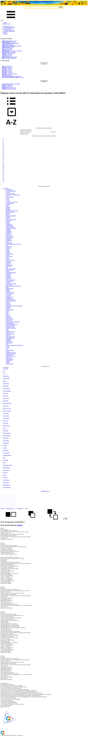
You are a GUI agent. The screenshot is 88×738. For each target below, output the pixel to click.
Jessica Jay (5, 472)
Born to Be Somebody (11, 215)
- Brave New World (9, 88)
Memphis (8, 289)
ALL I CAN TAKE (10, 193)
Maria (7, 287)
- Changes (7, 69)
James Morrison (6, 485)
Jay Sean (5, 445)
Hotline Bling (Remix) (11, 272)
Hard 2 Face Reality (10, 260)
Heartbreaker (9, 262)
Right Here (8, 316)
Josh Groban (6, 482)
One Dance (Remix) (10, 299)
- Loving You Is (7, 85)
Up (6, 349)
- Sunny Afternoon (11, 76)
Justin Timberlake (7, 391)
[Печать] (64, 519)
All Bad (7, 192)
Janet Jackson (6, 470)
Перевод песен (6, 23)
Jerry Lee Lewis (6, 408)
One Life (8, 302)
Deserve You (9, 234)
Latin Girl (8, 278)
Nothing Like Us (9, 297)
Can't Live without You (11, 219)
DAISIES (8, 233)
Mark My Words (9, 288)
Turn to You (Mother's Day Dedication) (14, 345)
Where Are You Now (10, 356)
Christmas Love (9, 225)
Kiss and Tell (9, 277)
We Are (7, 351)
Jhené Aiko (5, 438)
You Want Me (9, 360)
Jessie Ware (5, 420)
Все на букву (45, 491)
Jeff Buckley (6, 450)
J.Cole (4, 428)
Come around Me (10, 226)
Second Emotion (9, 323)
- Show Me (7, 74)
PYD (7, 314)
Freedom (8, 251)
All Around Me (9, 189)
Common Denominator (11, 228)
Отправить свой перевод (9, 31)
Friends (7, 252)
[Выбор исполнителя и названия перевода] (11, 105)
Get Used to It (9, 256)
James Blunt (6, 386)
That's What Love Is (10, 336)
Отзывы (5, 32)
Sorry (7, 329)
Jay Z (4, 373)
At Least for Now (10, 203)
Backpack (8, 207)
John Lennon (6, 406)
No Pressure (8, 294)
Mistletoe (8, 291)
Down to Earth (9, 238)
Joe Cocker (5, 368)
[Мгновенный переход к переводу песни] (11, 116)
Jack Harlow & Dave (8, 465)
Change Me (8, 220)
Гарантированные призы (9, 27)
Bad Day (8, 208)
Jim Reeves (5, 393)
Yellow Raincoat (9, 358)
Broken (7, 218)
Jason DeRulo (6, 418)
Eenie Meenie (9, 242)
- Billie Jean (8, 42)
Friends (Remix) (9, 254)
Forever (7, 250)
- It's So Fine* (9, 87)
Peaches (8, 308)
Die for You (8, 235)
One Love (8, 303)
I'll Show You (9, 273)
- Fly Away (7, 71)
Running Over (9, 320)
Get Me (7, 255)
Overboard (8, 307)
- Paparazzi (7, 55)
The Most (8, 340)
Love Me (8, 282)
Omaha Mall (8, 298)
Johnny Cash (6, 398)
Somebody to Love (10, 326)
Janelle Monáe (6, 467)
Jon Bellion (5, 460)
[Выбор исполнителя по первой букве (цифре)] (11, 126)
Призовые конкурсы (8, 26)
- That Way (7, 86)
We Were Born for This (11, 352)
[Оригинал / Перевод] (52, 519)
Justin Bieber (20, 508)
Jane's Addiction (6, 487)
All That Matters (9, 197)
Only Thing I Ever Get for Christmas (14, 305)
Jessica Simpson (6, 435)
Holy (7, 267)
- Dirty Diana (9, 52)
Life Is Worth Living (10, 279)
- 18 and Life (7, 67)
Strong (7, 330)
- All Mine (13, 77)
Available (8, 204)
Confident (8, 230)
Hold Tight (8, 266)
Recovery (8, 315)
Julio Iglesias (6, 443)
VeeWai (19, 525)
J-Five (4, 462)
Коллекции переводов (8, 30)
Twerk (7, 346)
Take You (8, 335)
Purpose (8, 313)
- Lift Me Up (7, 72)
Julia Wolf (5, 423)
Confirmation (9, 231)
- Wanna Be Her (7, 66)
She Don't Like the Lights (11, 324)
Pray (7, 312)
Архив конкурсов (7, 28)
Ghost (7, 257)
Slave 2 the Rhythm (10, 325)
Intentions (8, 275)
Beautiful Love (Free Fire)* (12, 210)
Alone (7, 198)
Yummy (7, 362)
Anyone (8, 199)
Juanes (4, 381)
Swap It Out (8, 333)
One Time (8, 304)
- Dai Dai (9, 41)
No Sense (8, 296)
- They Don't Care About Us (12, 50)
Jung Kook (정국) (7, 403)
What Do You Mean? (10, 354)
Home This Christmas (11, 268)
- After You (7, 68)
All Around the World (11, 191)
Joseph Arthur (6, 480)
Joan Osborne (6, 452)
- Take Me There (7, 48)
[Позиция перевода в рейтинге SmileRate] (66, 519)
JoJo (4, 457)
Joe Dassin (5, 395)
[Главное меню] (11, 19)
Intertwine (8, 276)
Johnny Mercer (6, 425)
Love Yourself (9, 284)
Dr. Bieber (8, 239)
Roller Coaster (9, 318)
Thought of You (9, 341)
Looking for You (9, 281)
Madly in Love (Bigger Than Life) (13, 286)
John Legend (6, 440)
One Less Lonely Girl (11, 300)
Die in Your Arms (10, 236)
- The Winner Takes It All (9, 58)
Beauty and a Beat (10, 212)
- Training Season (8, 53)
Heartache (8, 261)
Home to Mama (9, 270)
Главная (5, 22)
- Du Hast (7, 49)
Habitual (8, 258)
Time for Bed (9, 342)
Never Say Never (10, 293)
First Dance (8, 247)
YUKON (8, 361)
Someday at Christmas (11, 328)
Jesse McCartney (7, 433)
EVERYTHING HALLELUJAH (13, 244)
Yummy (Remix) (9, 363)
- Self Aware (8, 44)
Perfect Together (9, 309)
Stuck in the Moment (10, 331)
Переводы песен (10, 508)
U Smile (8, 347)
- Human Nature (9, 57)
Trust (7, 344)
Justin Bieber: (6, 188)
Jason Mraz (5, 430)
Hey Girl (8, 263)
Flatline (7, 249)
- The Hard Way (10, 43)
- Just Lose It (7, 54)
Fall (7, 245)
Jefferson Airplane (7, 410)
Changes (8, 221)
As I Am (8, 200)
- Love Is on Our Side (9, 73)
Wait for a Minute (10, 350)
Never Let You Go (10, 292)
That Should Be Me (10, 337)
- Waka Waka (11, 45)
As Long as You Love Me (11, 202)
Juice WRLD (6, 376)
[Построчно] (31, 519)
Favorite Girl (9, 246)
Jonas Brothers (6, 388)
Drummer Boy (9, 240)
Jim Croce (5, 477)
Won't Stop (8, 357)
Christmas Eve (9, 224)
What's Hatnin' (9, 355)
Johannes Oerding (7, 455)
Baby (7, 205)
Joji (4, 371)
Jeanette (5, 447)
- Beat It (8, 47)
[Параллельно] (11, 519)
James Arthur (6, 383)
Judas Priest (5, 400)
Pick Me (8, 310)
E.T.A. (7, 241)
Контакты (5, 33)
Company (8, 229)
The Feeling (8, 339)
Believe (7, 214)
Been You (8, 213)
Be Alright (8, 209)
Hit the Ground (9, 265)
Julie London (6, 415)
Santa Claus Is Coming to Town (13, 321)
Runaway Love (9, 319)
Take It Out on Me (10, 334)
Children (8, 223)
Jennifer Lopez (6, 378)
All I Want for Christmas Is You (13, 194)
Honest (7, 271)
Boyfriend (8, 217)
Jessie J (4, 475)
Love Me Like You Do (11, 283)
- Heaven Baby (11, 84)
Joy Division (6, 413)
